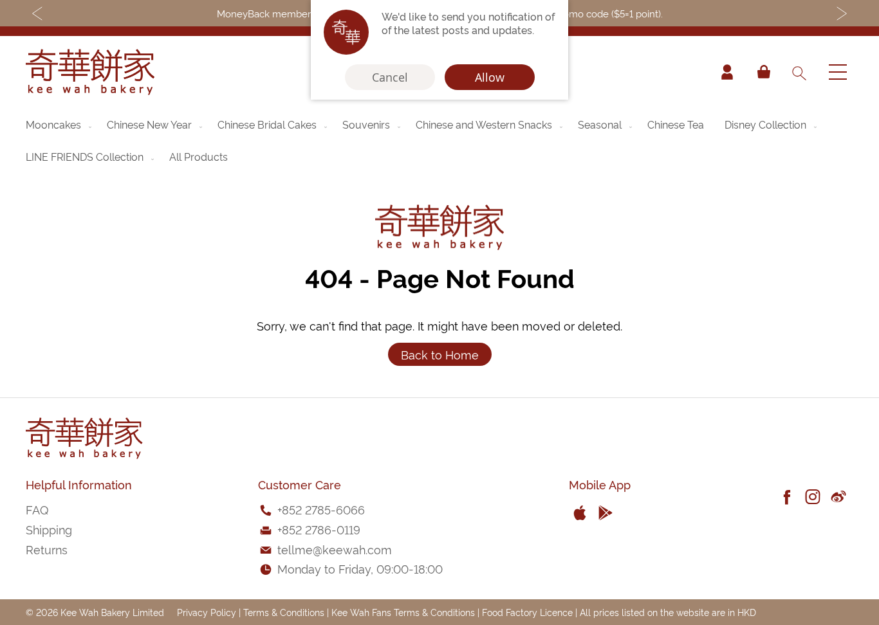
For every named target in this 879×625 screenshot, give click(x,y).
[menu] (439, 140)
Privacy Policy (206, 612)
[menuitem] (60, 124)
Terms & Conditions (283, 612)
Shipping (49, 529)
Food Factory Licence (527, 612)
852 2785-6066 (323, 509)
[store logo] (90, 72)
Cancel (390, 77)
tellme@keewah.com (334, 549)
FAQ (37, 509)
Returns (47, 549)
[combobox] (798, 72)
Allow (489, 77)
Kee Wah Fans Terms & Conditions (403, 612)
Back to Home (440, 354)
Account (727, 72)
